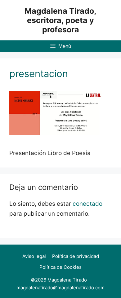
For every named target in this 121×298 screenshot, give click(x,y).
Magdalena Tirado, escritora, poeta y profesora (60, 20)
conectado (87, 203)
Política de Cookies (60, 267)
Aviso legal (34, 256)
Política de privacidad (75, 256)
